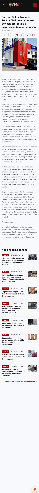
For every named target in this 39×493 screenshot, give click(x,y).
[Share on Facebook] (12, 35)
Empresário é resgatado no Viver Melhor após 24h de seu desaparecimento (13, 294)
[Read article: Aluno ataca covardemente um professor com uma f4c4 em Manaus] (32, 322)
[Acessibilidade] (35, 489)
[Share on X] (17, 35)
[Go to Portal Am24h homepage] (14, 5)
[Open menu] (4, 5)
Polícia (5, 255)
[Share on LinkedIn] (22, 35)
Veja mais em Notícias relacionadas (20, 381)
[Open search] (35, 5)
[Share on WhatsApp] (6, 35)
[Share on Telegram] (27, 35)
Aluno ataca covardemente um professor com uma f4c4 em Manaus (13, 325)
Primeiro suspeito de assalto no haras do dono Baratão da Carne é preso (13, 357)
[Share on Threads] (32, 35)
